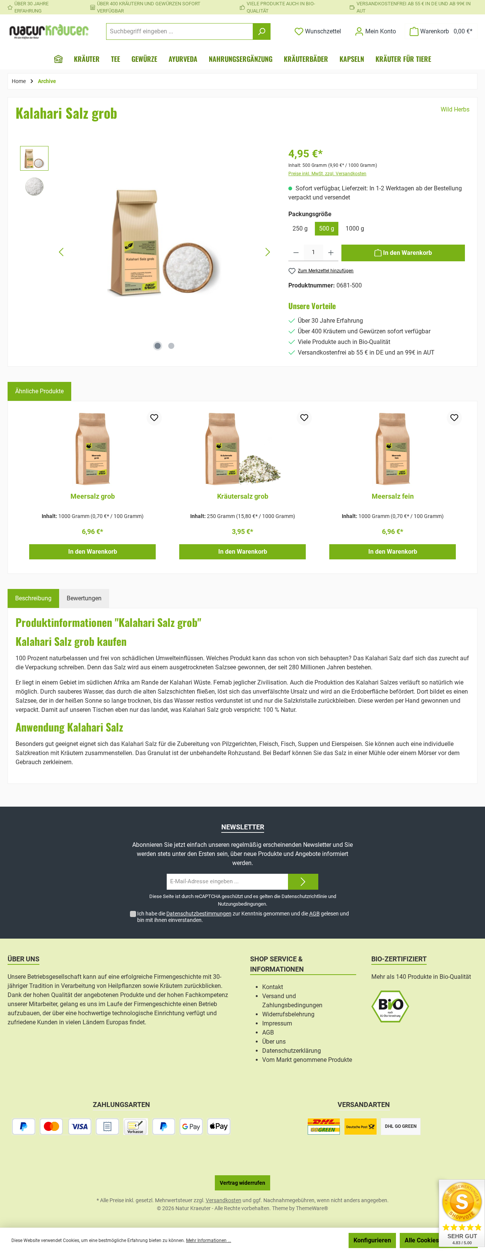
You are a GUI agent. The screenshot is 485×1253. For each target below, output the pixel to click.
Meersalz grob (92, 496)
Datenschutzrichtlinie (304, 896)
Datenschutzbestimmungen (199, 914)
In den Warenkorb (92, 551)
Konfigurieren (372, 1240)
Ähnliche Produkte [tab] (39, 391)
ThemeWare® (312, 1208)
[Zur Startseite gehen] (49, 31)
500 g (326, 228)
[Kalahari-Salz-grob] (164, 240)
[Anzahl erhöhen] (331, 253)
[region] (147, 252)
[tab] (33, 598)
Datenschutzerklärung (291, 1050)
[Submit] (303, 882)
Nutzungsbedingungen (242, 904)
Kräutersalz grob (242, 496)
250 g (300, 228)
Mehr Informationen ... (208, 1240)
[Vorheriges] (61, 252)
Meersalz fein (393, 496)
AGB (314, 914)
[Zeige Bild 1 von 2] (158, 346)
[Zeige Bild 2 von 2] (171, 346)
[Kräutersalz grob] (242, 448)
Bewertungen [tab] (84, 598)
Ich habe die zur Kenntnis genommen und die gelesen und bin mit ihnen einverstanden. (243, 917)
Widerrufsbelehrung (288, 1014)
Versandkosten (223, 1200)
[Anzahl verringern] (296, 253)
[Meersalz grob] (92, 448)
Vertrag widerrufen (242, 1183)
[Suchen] (262, 31)
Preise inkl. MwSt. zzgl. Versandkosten (327, 173)
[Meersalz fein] (392, 448)
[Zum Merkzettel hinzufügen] (154, 418)
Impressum (277, 1023)
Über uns (274, 1041)
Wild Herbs (455, 109)
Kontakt (272, 987)
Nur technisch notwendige (304, 1240)
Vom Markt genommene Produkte (307, 1059)
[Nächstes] (267, 252)
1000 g (355, 228)
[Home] (58, 58)
